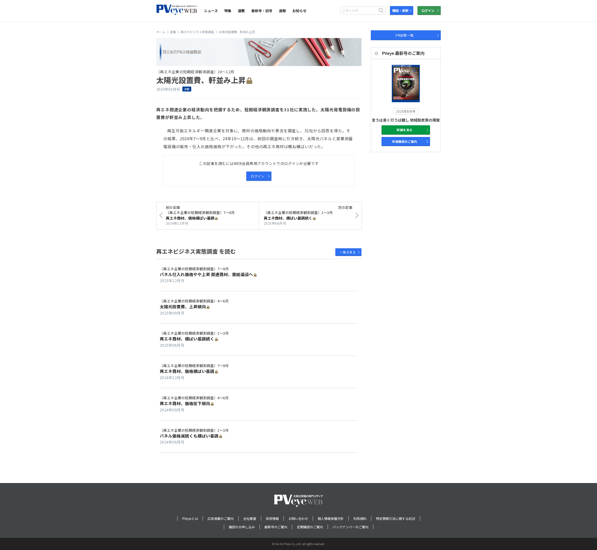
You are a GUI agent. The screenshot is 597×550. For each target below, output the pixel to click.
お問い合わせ (298, 518)
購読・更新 (400, 10)
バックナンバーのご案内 (350, 527)
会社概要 (249, 518)
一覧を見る (348, 252)
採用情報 (272, 518)
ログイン (427, 10)
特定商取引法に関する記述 (395, 518)
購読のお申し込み (242, 527)
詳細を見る (404, 130)
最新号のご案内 (275, 527)
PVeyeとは (190, 518)
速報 (282, 10)
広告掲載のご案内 (221, 518)
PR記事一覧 (405, 35)
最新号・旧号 (261, 10)
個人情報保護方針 (331, 518)
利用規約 (359, 518)
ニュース (211, 10)
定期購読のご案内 (310, 527)
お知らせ (299, 10)
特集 (227, 10)
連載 (241, 10)
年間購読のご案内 (404, 141)
